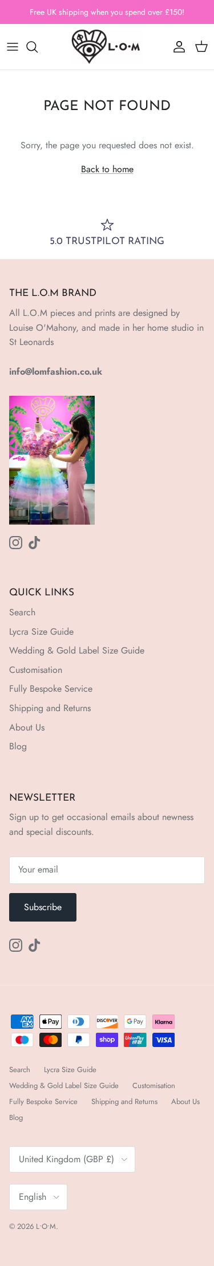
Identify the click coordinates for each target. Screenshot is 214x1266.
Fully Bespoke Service (50, 688)
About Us (27, 727)
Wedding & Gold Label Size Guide (76, 650)
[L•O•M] (107, 47)
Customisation (35, 669)
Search (22, 612)
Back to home (107, 169)
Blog (18, 746)
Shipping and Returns (50, 708)
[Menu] (12, 46)
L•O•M (46, 1226)
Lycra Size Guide (41, 631)
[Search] (37, 46)
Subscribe (43, 907)
